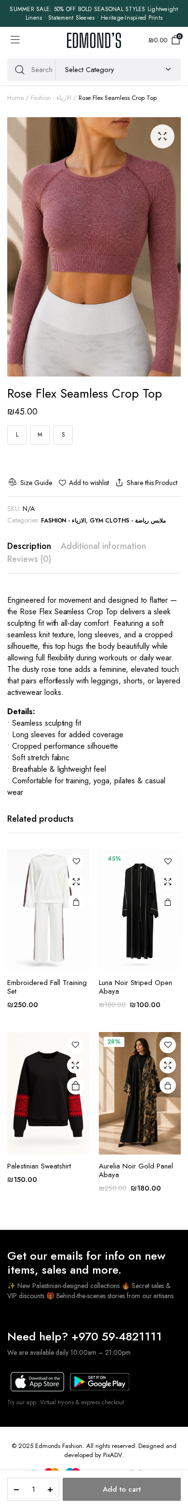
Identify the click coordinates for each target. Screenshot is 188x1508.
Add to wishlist (89, 482)
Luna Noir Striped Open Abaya (135, 987)
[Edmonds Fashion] (94, 40)
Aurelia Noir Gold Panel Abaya (136, 1170)
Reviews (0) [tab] (29, 559)
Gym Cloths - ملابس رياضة (128, 520)
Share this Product (152, 482)
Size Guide (36, 482)
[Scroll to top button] (172, 1464)
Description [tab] (29, 546)
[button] (162, 136)
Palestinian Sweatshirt (39, 1166)
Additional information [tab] (103, 546)
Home (15, 97)
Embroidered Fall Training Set (47, 987)
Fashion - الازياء (51, 97)
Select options (76, 902)
